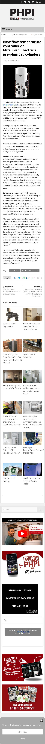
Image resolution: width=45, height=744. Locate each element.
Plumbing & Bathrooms (30, 271)
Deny (22, 738)
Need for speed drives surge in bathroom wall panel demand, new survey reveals (32, 422)
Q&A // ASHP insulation (29, 356)
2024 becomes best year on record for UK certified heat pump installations (33, 291)
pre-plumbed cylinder (11, 105)
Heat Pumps (14, 271)
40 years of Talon (32, 34)
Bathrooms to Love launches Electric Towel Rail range (31, 326)
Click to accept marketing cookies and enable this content (22, 631)
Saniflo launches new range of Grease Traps (32, 481)
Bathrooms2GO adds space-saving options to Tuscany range (31, 389)
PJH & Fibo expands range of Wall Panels (12, 386)
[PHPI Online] (23, 14)
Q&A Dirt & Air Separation (14, 34)
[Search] (40, 509)
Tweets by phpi (22, 631)
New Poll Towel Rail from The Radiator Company (11, 450)
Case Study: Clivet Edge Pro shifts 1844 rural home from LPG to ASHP (12, 358)
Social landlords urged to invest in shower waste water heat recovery (12, 420)
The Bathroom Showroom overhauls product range (11, 290)
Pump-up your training (9, 479)
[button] (41, 720)
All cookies (22, 732)
